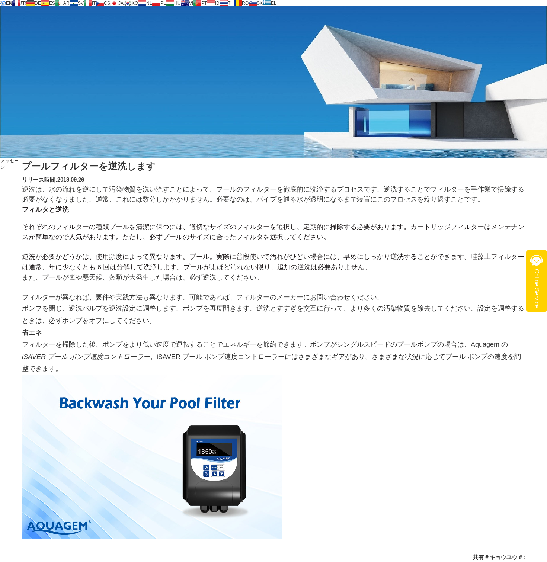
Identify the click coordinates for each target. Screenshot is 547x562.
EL (273, 3)
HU (177, 3)
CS (107, 3)
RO (245, 3)
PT (204, 3)
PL (163, 3)
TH (231, 3)
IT (94, 3)
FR (23, 3)
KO (135, 3)
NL (149, 3)
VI (191, 3)
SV (81, 3)
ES (52, 3)
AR (66, 3)
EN (9, 3)
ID (217, 3)
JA (121, 3)
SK (260, 3)
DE (38, 3)
